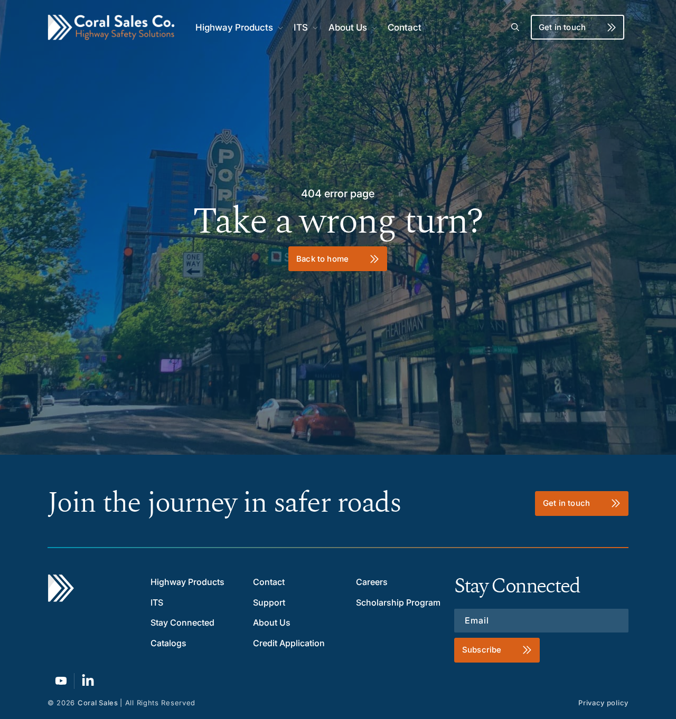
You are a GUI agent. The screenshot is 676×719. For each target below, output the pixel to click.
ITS (157, 602)
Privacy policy (603, 702)
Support (269, 602)
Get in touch (562, 27)
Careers (372, 582)
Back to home (323, 258)
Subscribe (481, 650)
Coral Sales (98, 702)
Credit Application (289, 643)
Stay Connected (182, 622)
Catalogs (168, 643)
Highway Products (187, 582)
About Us (271, 622)
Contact (269, 582)
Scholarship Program (398, 602)
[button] (238, 27)
